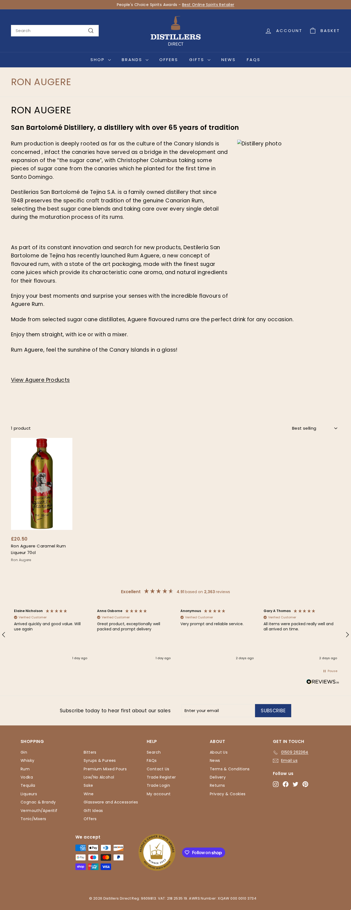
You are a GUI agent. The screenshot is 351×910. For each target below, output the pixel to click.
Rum (25, 769)
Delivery (218, 777)
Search (154, 752)
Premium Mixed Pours (105, 769)
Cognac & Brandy (38, 802)
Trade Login (158, 785)
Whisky (27, 760)
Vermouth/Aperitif (39, 810)
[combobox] (55, 30)
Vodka (27, 777)
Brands (133, 59)
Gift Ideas (93, 810)
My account (159, 794)
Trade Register (161, 777)
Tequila (28, 785)
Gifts (197, 59)
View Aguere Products (40, 380)
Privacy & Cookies (227, 794)
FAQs (254, 59)
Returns (217, 785)
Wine (89, 794)
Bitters (90, 752)
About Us (219, 752)
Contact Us (158, 769)
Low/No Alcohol (99, 777)
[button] (50, 635)
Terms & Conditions (230, 769)
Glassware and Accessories (111, 802)
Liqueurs (29, 794)
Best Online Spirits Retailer (208, 4)
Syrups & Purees (100, 760)
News (228, 59)
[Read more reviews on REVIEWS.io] (322, 682)
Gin (24, 752)
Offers (168, 59)
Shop (98, 59)
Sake (88, 785)
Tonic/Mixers (33, 819)
